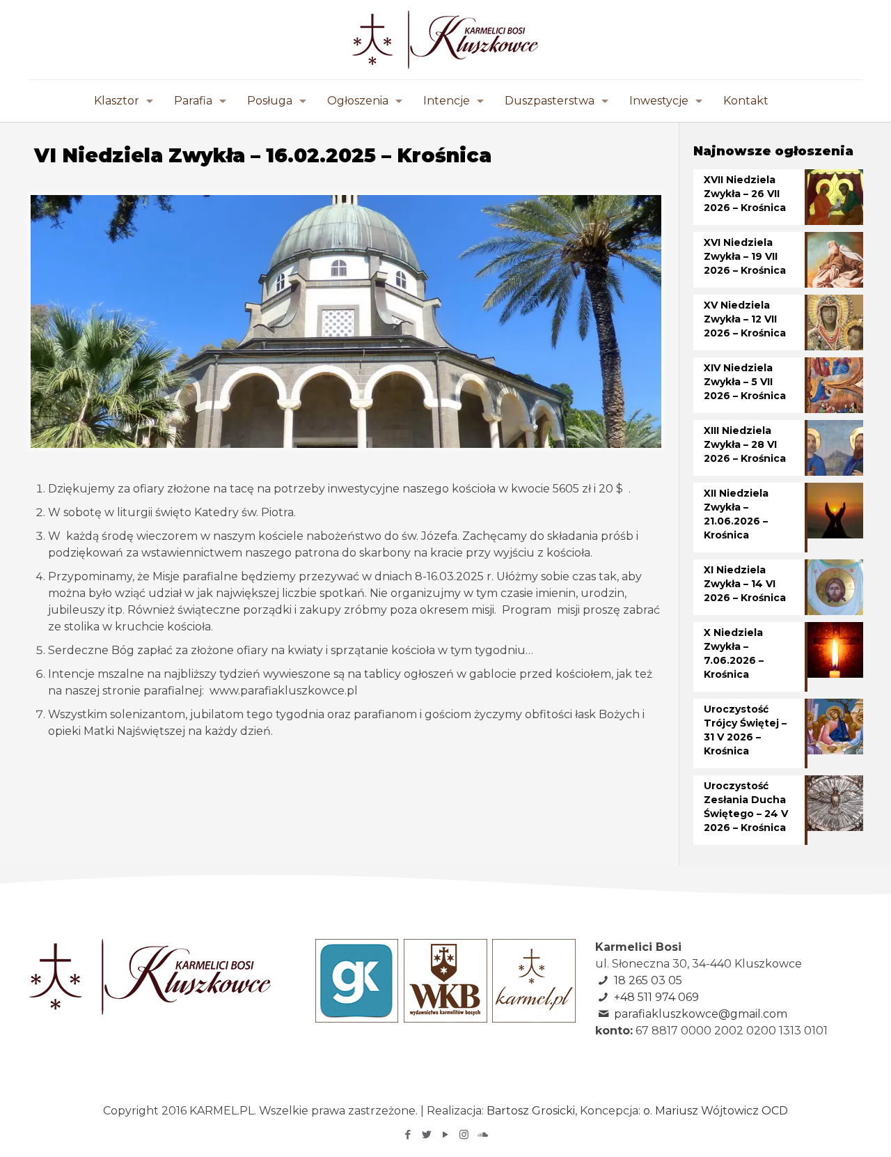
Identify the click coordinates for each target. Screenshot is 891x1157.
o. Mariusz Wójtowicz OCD (715, 1110)
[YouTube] (445, 1134)
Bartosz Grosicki (531, 1110)
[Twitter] (426, 1134)
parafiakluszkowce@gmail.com (700, 1013)
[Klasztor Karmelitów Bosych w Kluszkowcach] (445, 39)
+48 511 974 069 (656, 997)
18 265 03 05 (648, 980)
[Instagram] (464, 1134)
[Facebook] (407, 1134)
